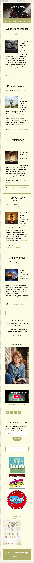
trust (23, 129)
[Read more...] (18, 69)
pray (13, 129)
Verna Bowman (17, 7)
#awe (13, 187)
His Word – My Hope (17, 320)
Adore (17, 74)
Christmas (17, 187)
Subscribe (17, 438)
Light (17, 247)
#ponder (14, 74)
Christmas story (23, 74)
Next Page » (13, 313)
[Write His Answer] (17, 473)
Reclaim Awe (17, 140)
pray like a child (17, 129)
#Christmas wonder (16, 245)
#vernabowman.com (10, 247)
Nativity (17, 304)
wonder (7, 75)
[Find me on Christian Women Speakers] (17, 509)
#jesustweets (24, 303)
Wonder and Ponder (17, 29)
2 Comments (25, 90)
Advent (6, 304)
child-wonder (12, 304)
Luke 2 (21, 187)
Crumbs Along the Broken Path (17, 404)
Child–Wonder (17, 257)
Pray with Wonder (17, 86)
